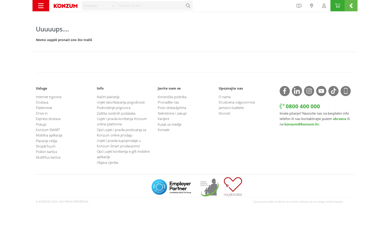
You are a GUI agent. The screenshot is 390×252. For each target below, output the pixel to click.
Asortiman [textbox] (90, 6)
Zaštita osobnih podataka (116, 113)
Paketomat (44, 107)
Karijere (163, 118)
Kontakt (163, 129)
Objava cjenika (107, 162)
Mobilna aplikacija (49, 135)
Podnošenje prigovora (113, 107)
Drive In (42, 113)
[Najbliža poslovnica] (312, 5)
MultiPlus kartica (48, 157)
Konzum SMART (48, 129)
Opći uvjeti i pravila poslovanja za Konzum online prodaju (121, 132)
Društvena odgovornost (237, 102)
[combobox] (99, 5)
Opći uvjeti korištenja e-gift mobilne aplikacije (123, 154)
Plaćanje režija (46, 141)
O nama (225, 97)
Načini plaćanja (108, 97)
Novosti (224, 113)
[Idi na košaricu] (337, 5)
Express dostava (48, 118)
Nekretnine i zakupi (172, 113)
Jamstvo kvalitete (231, 107)
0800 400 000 (302, 106)
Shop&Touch (46, 146)
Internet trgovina (48, 97)
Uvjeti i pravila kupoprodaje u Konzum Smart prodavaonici (119, 143)
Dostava (42, 102)
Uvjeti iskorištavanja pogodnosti (121, 102)
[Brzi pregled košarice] (351, 5)
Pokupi (41, 124)
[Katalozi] (299, 5)
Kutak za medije (169, 124)
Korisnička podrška (172, 97)
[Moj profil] (324, 5)
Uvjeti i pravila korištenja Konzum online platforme (122, 121)
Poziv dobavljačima (172, 107)
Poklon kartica (46, 151)
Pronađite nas (168, 102)
